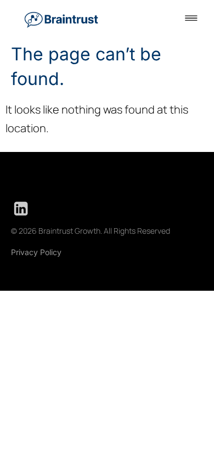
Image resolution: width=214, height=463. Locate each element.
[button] (191, 18)
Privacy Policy (36, 252)
